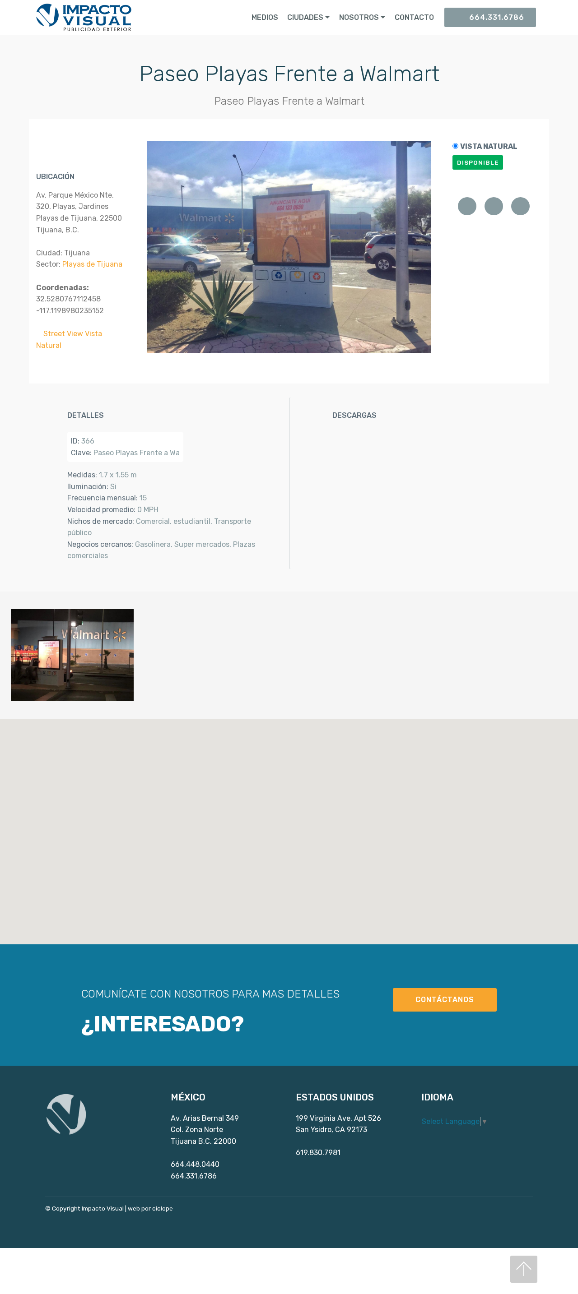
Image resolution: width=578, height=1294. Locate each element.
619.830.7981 (318, 1152)
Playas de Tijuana (92, 264)
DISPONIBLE (478, 162)
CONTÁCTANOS (444, 999)
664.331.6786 (496, 17)
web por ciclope (150, 1208)
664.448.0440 (195, 1164)
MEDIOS (265, 17)
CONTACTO (414, 17)
